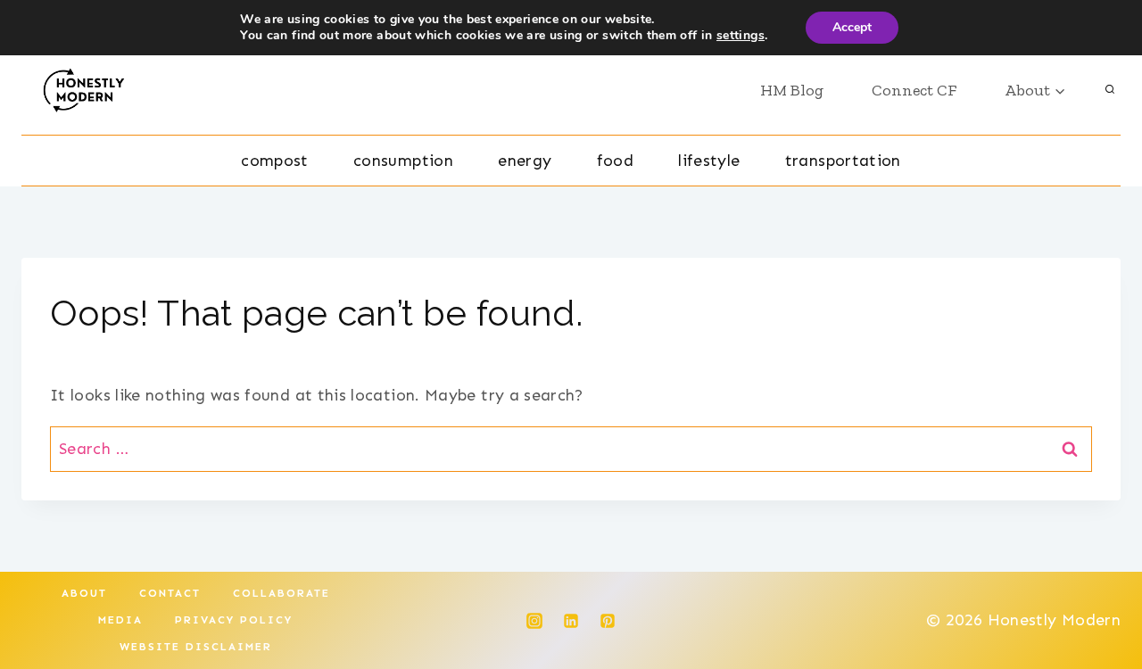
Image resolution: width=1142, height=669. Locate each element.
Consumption (403, 160)
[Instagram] (534, 621)
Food (615, 160)
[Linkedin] (571, 621)
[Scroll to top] (1099, 599)
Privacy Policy (234, 620)
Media (120, 620)
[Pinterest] (608, 621)
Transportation (843, 160)
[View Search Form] (1110, 90)
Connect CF (914, 90)
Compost (275, 160)
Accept (852, 27)
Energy (524, 160)
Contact (170, 593)
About (84, 593)
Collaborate (281, 593)
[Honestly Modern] (90, 90)
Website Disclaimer (196, 646)
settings (740, 36)
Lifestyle (709, 160)
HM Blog (791, 90)
